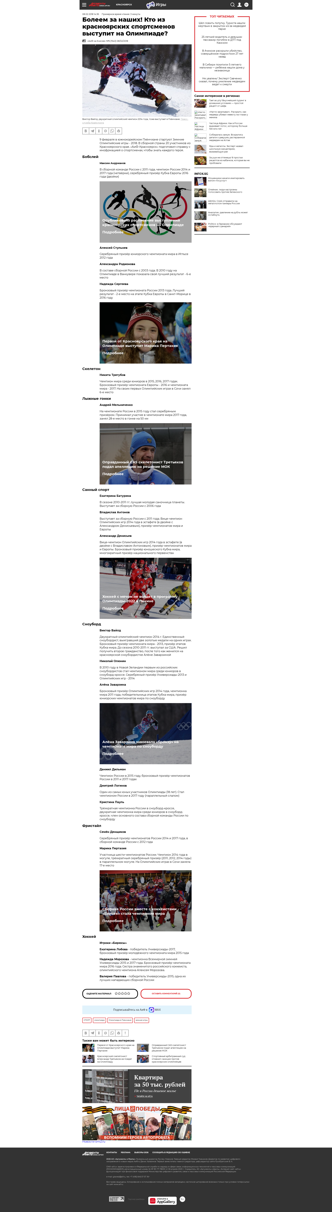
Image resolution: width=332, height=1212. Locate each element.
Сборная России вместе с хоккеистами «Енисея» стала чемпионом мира (139, 911)
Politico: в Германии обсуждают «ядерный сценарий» (225, 225)
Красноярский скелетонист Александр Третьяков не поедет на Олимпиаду (114, 1059)
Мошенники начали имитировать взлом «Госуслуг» (226, 179)
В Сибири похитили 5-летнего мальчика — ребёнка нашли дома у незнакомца (222, 67)
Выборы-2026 (141, 1152)
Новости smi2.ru (93, 1141)
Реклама (125, 1152)
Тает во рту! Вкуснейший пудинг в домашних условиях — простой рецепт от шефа (227, 103)
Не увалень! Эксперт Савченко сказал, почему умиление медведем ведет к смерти (222, 81)
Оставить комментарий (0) (166, 994)
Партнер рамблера (136, 1199)
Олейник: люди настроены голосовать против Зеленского (225, 190)
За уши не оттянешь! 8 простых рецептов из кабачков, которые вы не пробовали (229, 160)
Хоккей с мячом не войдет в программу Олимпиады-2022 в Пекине (140, 598)
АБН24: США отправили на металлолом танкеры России (224, 202)
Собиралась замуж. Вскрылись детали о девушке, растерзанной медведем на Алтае (227, 137)
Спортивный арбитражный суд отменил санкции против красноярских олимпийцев (168, 1059)
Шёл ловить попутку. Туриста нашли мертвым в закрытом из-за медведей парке (222, 26)
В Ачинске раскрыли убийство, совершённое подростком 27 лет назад (222, 53)
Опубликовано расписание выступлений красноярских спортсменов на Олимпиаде (143, 222)
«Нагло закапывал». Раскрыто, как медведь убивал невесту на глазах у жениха (228, 115)
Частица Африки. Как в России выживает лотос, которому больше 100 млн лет (228, 126)
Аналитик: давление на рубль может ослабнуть (228, 213)
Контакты (111, 1152)
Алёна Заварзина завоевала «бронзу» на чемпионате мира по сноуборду (140, 744)
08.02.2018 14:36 (90, 14)
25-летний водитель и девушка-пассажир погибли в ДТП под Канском (222, 40)
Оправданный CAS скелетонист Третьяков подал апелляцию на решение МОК (142, 464)
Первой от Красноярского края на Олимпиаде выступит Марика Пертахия (140, 343)
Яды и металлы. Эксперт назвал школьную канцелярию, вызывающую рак (226, 149)
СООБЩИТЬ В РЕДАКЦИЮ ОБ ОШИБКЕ (171, 1152)
